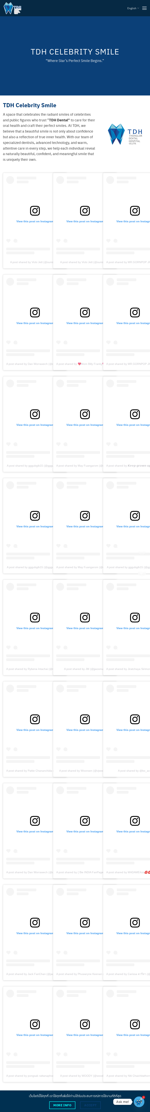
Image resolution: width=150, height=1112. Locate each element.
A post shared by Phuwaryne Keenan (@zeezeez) (87, 974)
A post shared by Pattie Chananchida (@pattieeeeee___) (41, 770)
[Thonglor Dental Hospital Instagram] (142, 550)
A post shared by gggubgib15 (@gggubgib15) (35, 465)
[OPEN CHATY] (139, 1102)
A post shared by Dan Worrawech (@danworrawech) (38, 363)
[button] (144, 8)
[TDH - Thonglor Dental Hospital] (12, 8)
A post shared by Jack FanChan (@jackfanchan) (36, 974)
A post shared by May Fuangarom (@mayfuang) (86, 465)
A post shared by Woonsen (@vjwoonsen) (85, 770)
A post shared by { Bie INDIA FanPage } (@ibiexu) (87, 872)
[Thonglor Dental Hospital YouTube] (142, 561)
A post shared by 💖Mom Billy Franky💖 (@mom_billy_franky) (94, 363)
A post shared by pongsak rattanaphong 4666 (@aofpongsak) (44, 1075)
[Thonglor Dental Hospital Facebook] (142, 539)
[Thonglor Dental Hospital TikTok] (142, 572)
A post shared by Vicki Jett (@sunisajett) (35, 262)
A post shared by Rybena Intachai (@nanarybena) (37, 668)
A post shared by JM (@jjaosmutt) (85, 668)
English (131, 8)
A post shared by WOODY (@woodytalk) (85, 1075)
